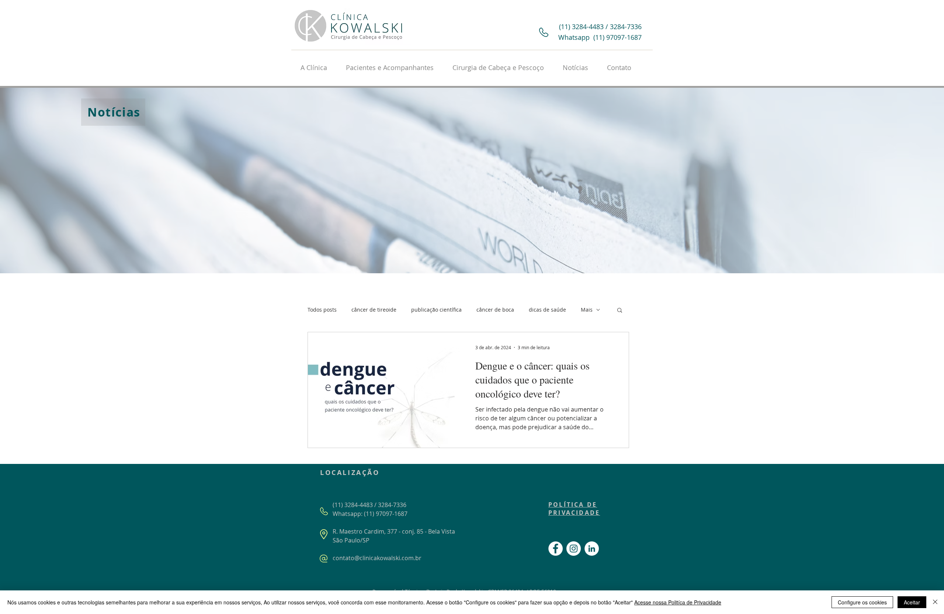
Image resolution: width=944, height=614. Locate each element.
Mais (587, 309)
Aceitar (912, 602)
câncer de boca (495, 309)
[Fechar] (935, 602)
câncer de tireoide (373, 309)
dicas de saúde (547, 309)
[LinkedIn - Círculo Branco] (591, 548)
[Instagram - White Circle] (573, 548)
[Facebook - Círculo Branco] (555, 548)
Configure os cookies (862, 602)
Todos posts (322, 309)
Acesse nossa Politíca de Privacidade (677, 602)
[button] (619, 311)
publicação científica (436, 309)
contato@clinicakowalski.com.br (377, 558)
